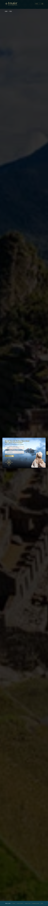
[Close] (43, 440)
